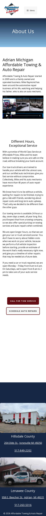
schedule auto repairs (23, 311)
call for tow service (23, 301)
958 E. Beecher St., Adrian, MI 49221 (23, 497)
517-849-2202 (23, 450)
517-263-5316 (23, 505)
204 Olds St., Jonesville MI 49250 (23, 443)
